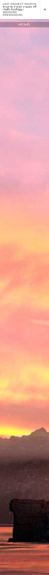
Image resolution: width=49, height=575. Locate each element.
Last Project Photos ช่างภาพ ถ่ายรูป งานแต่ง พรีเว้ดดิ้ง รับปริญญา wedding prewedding (19, 9)
